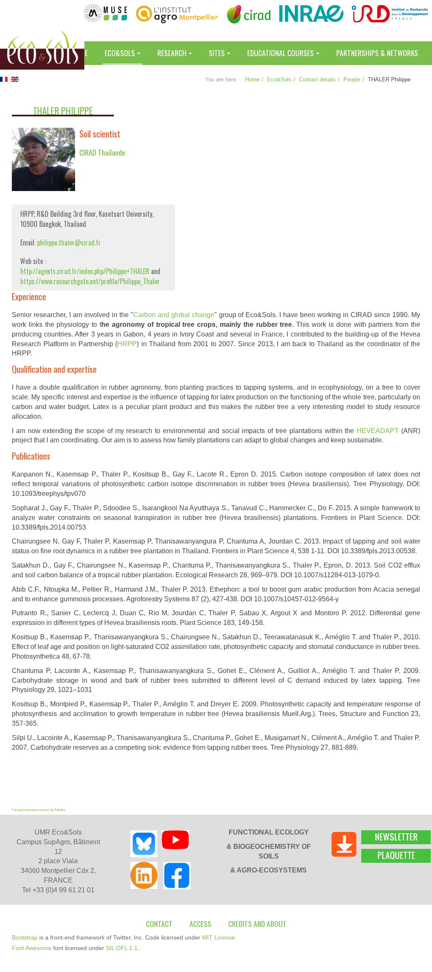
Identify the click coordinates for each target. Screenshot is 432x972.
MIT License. (219, 937)
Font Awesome (31, 948)
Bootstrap (25, 937)
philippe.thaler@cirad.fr (69, 242)
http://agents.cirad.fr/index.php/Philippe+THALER (85, 271)
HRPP (127, 343)
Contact (159, 923)
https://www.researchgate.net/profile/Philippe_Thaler (90, 281)
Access (200, 923)
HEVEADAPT (377, 430)
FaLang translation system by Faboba (38, 810)
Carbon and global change (173, 314)
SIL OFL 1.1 (122, 948)
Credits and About (257, 923)
